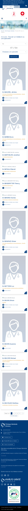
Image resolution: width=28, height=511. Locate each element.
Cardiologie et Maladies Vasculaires (10, 405)
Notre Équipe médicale (9, 31)
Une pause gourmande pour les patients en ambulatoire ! (13, 465)
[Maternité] (14, 13)
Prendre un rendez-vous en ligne (11, 97)
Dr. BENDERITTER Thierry (11, 183)
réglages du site (14, 4)
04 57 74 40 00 (7, 173)
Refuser (11, 6)
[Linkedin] (5, 475)
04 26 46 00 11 (7, 249)
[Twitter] (8, 484)
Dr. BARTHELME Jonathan (11, 155)
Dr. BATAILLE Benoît (8, 169)
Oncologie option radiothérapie (9, 171)
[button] (26, 5)
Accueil (2, 31)
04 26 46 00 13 (7, 100)
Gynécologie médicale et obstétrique (10, 199)
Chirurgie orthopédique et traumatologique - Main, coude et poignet (13, 361)
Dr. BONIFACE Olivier (9, 241)
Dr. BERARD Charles (9, 198)
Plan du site (3, 509)
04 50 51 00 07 (7, 290)
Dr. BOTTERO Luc (8, 286)
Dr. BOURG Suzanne (9, 344)
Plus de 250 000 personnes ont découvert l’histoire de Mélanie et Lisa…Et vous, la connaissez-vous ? (14, 460)
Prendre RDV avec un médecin (10, 441)
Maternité (14, 15)
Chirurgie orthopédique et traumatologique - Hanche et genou (13, 139)
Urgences (22, 15)
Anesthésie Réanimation (7, 157)
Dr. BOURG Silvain (8, 300)
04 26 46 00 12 (7, 145)
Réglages (17, 6)
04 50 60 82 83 (7, 159)
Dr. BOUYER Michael (9, 358)
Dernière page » (14, 415)
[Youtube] (11, 484)
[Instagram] (8, 475)
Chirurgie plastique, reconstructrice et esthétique (12, 288)
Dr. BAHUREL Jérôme (9, 92)
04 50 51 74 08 (7, 307)
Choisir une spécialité (8, 444)
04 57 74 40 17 (7, 204)
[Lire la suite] (25, 102)
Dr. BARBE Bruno (7, 137)
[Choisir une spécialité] (2, 444)
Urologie (4, 302)
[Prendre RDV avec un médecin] (2, 440)
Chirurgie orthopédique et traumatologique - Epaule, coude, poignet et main (13, 95)
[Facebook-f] (2, 475)
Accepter (5, 6)
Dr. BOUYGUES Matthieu (10, 403)
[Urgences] (22, 13)
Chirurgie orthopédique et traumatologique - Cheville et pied (13, 244)
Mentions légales (10, 509)
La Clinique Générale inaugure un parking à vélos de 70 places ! (14, 454)
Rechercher (14, 56)
